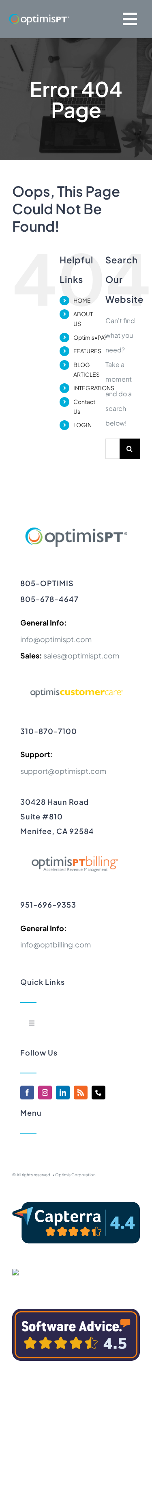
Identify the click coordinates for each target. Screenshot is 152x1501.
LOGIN (82, 424)
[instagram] (45, 1092)
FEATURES (87, 350)
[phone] (98, 1092)
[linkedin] (63, 1092)
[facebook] (27, 1092)
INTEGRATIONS (93, 387)
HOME (82, 300)
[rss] (81, 1092)
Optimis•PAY (90, 337)
